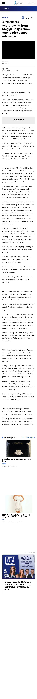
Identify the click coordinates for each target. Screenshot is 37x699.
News (5, 17)
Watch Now (31, 3)
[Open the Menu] (3, 2)
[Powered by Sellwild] (32, 552)
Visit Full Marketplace (28, 437)
